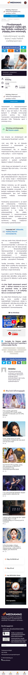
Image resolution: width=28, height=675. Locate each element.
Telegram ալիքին (13, 130)
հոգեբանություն (19, 351)
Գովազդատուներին (6, 650)
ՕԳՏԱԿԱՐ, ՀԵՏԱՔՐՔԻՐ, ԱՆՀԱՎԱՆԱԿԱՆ (10, 73)
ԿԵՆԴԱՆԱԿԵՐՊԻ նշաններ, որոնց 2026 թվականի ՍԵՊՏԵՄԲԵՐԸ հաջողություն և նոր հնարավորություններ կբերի (12, 467)
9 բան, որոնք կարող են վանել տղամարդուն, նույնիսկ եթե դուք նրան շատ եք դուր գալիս (14, 440)
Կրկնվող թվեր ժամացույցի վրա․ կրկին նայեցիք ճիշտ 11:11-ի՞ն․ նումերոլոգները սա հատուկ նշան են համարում (14, 519)
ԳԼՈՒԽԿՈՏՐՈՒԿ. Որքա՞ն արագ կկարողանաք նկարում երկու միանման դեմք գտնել (19, 640)
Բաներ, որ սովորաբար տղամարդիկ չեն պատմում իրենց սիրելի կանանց (18, 634)
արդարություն (12, 350)
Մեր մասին (4, 652)
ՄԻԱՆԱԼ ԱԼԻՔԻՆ (14, 16)
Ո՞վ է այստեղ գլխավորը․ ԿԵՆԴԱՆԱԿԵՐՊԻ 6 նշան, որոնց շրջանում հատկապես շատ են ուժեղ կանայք (13, 413)
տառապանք (14, 353)
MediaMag (11, 369)
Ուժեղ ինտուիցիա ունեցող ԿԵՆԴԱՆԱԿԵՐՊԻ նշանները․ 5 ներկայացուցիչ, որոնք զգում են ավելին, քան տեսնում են (12, 547)
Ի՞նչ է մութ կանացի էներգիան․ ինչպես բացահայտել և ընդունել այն (14, 493)
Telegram (18, 341)
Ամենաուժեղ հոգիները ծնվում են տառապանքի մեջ (14, 231)
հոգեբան (10, 351)
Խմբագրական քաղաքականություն (10, 654)
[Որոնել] (24, 645)
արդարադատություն (9, 348)
